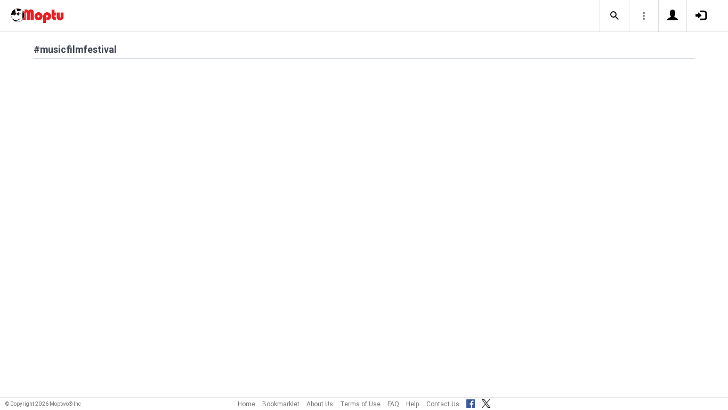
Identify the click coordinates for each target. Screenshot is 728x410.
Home (246, 404)
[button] (614, 16)
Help (412, 404)
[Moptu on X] (486, 402)
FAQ (393, 404)
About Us (319, 404)
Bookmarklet (281, 404)
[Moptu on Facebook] (470, 402)
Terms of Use (360, 404)
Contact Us (442, 404)
